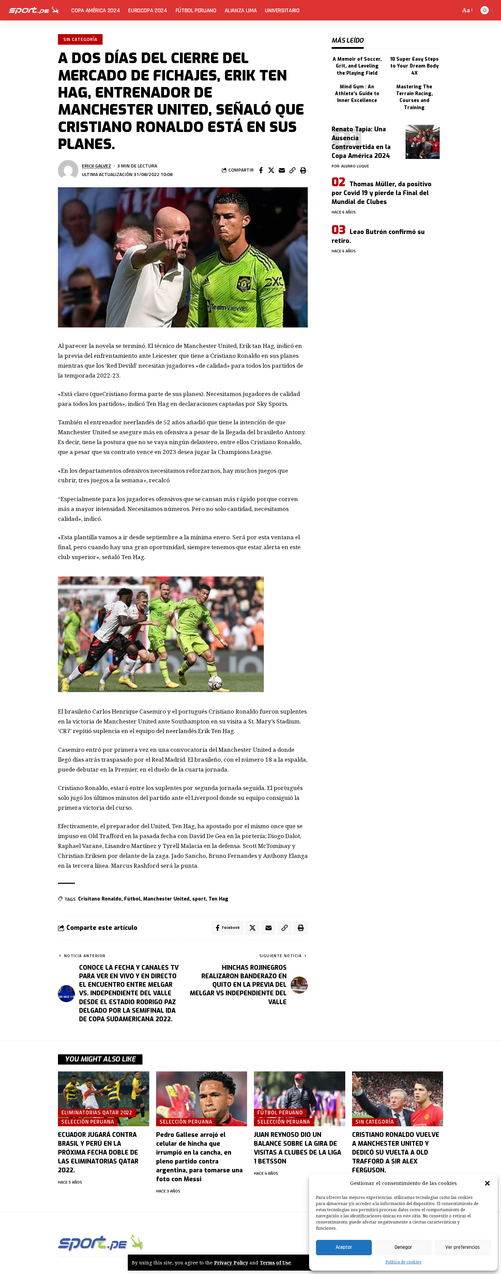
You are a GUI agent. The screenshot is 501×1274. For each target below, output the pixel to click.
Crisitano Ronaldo (99, 899)
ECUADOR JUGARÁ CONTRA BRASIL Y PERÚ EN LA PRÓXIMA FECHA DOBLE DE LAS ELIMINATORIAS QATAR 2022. (98, 1152)
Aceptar (344, 1247)
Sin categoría (80, 39)
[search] (454, 10)
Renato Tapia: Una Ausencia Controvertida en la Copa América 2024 (361, 142)
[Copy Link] (292, 170)
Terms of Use (275, 1262)
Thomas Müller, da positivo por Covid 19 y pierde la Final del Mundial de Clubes (381, 193)
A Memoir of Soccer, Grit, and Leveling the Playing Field (357, 66)
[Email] (282, 170)
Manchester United (166, 899)
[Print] (303, 170)
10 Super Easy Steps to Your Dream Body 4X (414, 66)
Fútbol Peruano (280, 1112)
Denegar (403, 1247)
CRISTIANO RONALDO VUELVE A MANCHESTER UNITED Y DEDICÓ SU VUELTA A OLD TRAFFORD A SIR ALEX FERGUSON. (395, 1152)
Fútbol (132, 899)
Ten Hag (218, 899)
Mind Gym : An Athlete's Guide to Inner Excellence (357, 94)
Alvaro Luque (355, 166)
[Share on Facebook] (260, 170)
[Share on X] (271, 170)
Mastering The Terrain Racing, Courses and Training (414, 97)
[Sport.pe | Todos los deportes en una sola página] (33, 10)
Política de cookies (403, 1262)
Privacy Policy (231, 1262)
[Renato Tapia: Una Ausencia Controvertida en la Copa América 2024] (423, 142)
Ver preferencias (462, 1247)
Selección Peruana (87, 1122)
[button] (487, 1183)
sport (199, 899)
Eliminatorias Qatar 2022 (96, 1112)
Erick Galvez (96, 165)
